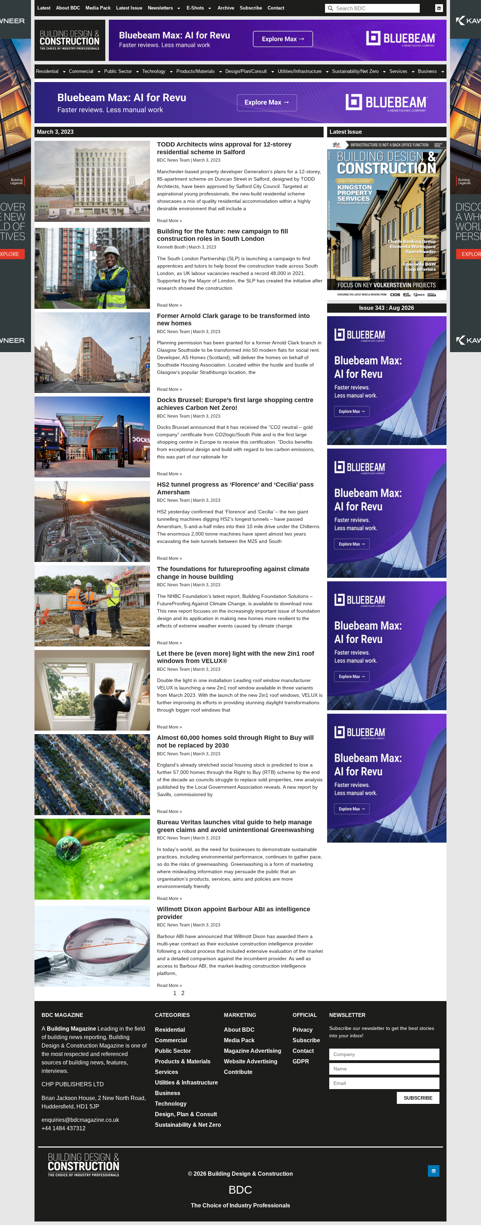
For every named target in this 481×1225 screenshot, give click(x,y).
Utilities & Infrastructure (186, 1083)
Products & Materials (183, 1061)
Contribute (238, 1072)
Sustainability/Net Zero (355, 71)
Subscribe (251, 8)
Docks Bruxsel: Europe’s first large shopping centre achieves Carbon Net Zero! (235, 403)
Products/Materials (195, 71)
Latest (43, 8)
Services (398, 71)
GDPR (301, 1061)
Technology (153, 71)
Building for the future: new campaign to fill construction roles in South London (222, 235)
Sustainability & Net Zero (188, 1125)
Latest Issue (129, 8)
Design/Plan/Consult (246, 71)
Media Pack (98, 8)
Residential (47, 71)
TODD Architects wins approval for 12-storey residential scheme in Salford (224, 148)
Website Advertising (250, 1061)
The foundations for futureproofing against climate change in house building (233, 572)
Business (427, 71)
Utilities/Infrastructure (299, 71)
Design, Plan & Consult (186, 1114)
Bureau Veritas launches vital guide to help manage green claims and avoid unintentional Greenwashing (235, 826)
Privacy (303, 1030)
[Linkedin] (439, 8)
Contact (276, 8)
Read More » (169, 220)
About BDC (68, 8)
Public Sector (118, 71)
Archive (226, 8)
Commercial (81, 71)
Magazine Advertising (252, 1051)
